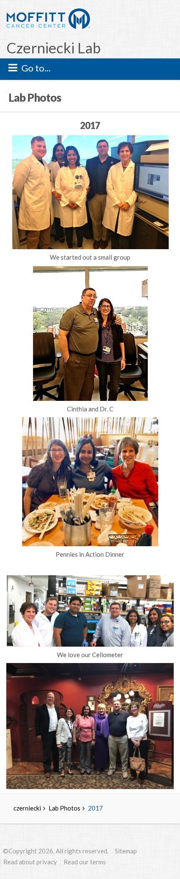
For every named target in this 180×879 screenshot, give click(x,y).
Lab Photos (64, 808)
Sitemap (126, 851)
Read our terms (85, 862)
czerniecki (27, 808)
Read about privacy (30, 862)
